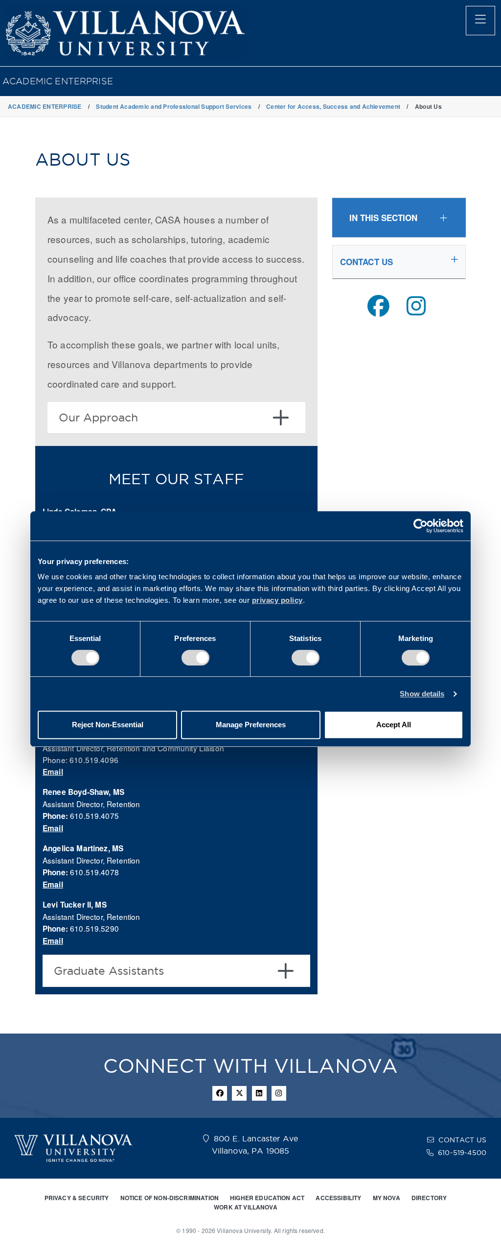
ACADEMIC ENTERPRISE (57, 81)
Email (53, 771)
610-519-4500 (462, 1153)
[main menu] (480, 20)
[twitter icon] (239, 1093)
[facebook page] (378, 306)
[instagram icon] (279, 1093)
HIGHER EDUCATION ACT (267, 1197)
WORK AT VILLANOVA (245, 1207)
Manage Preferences (251, 724)
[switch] (195, 658)
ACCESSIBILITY (338, 1197)
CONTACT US (462, 1140)
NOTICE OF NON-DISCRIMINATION (169, 1197)
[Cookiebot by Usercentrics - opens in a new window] (420, 525)
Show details (422, 694)
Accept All (393, 724)
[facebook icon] (219, 1093)
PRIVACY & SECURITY (77, 1197)
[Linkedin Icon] (259, 1093)
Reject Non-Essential (107, 724)
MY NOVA (386, 1197)
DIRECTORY (429, 1197)
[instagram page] (416, 306)
